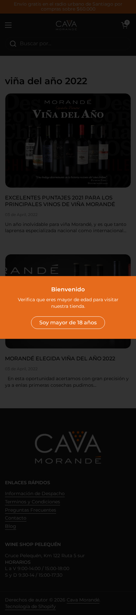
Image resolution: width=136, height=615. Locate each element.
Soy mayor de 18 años (68, 322)
